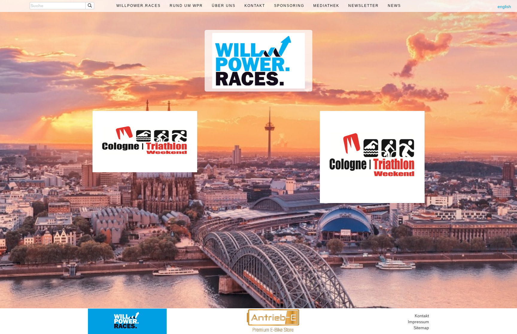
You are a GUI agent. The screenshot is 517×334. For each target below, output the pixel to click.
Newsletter (363, 6)
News (394, 6)
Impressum (418, 321)
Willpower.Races (138, 6)
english (504, 6)
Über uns (223, 6)
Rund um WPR (186, 6)
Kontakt (254, 6)
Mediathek (326, 6)
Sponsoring (289, 6)
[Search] (90, 5)
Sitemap (421, 327)
